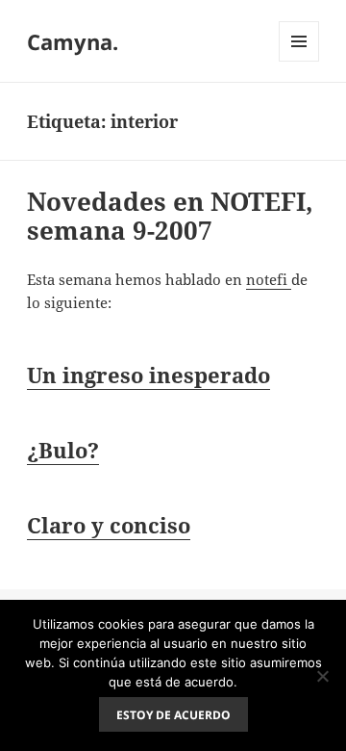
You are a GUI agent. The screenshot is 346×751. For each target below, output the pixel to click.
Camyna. (72, 41)
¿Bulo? (63, 449)
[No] (322, 676)
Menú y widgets (299, 61)
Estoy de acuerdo (173, 715)
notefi (268, 279)
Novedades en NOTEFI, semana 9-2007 (170, 215)
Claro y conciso (108, 524)
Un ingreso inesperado (148, 374)
